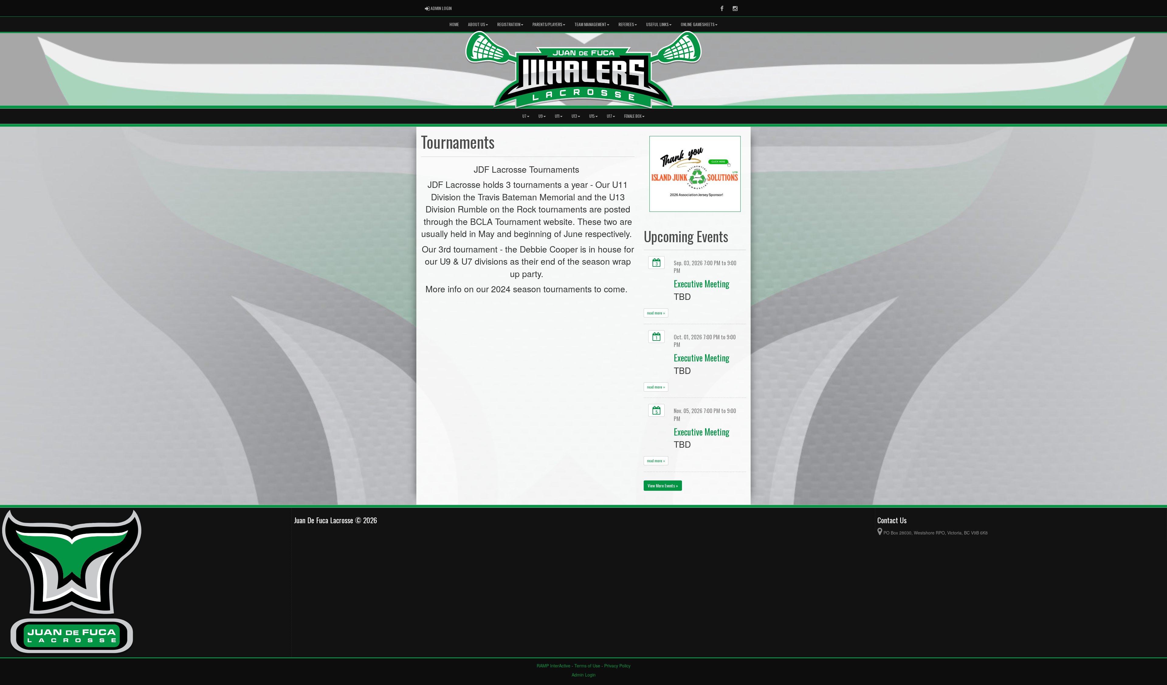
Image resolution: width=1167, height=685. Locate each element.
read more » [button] (656, 312)
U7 (524, 116)
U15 (592, 116)
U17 (609, 116)
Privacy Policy (617, 666)
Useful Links (657, 24)
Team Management (590, 24)
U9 (541, 116)
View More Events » (663, 485)
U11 (557, 116)
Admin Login (584, 675)
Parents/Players (547, 24)
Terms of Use (587, 666)
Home (454, 24)
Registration (508, 24)
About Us (476, 24)
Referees (626, 24)
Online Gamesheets (697, 24)
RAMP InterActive (553, 666)
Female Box (633, 116)
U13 (574, 116)
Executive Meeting (701, 283)
